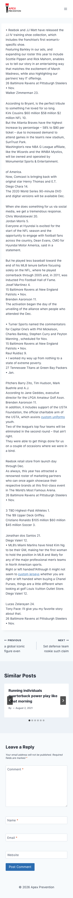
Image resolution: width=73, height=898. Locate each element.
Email (12, 837)
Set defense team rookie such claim (56, 646)
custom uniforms (53, 417)
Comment (15, 769)
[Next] (63, 700)
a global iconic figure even (14, 646)
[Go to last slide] (10, 700)
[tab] (29, 720)
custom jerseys (29, 574)
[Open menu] (65, 9)
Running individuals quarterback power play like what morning (33, 695)
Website (13, 855)
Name (12, 820)
